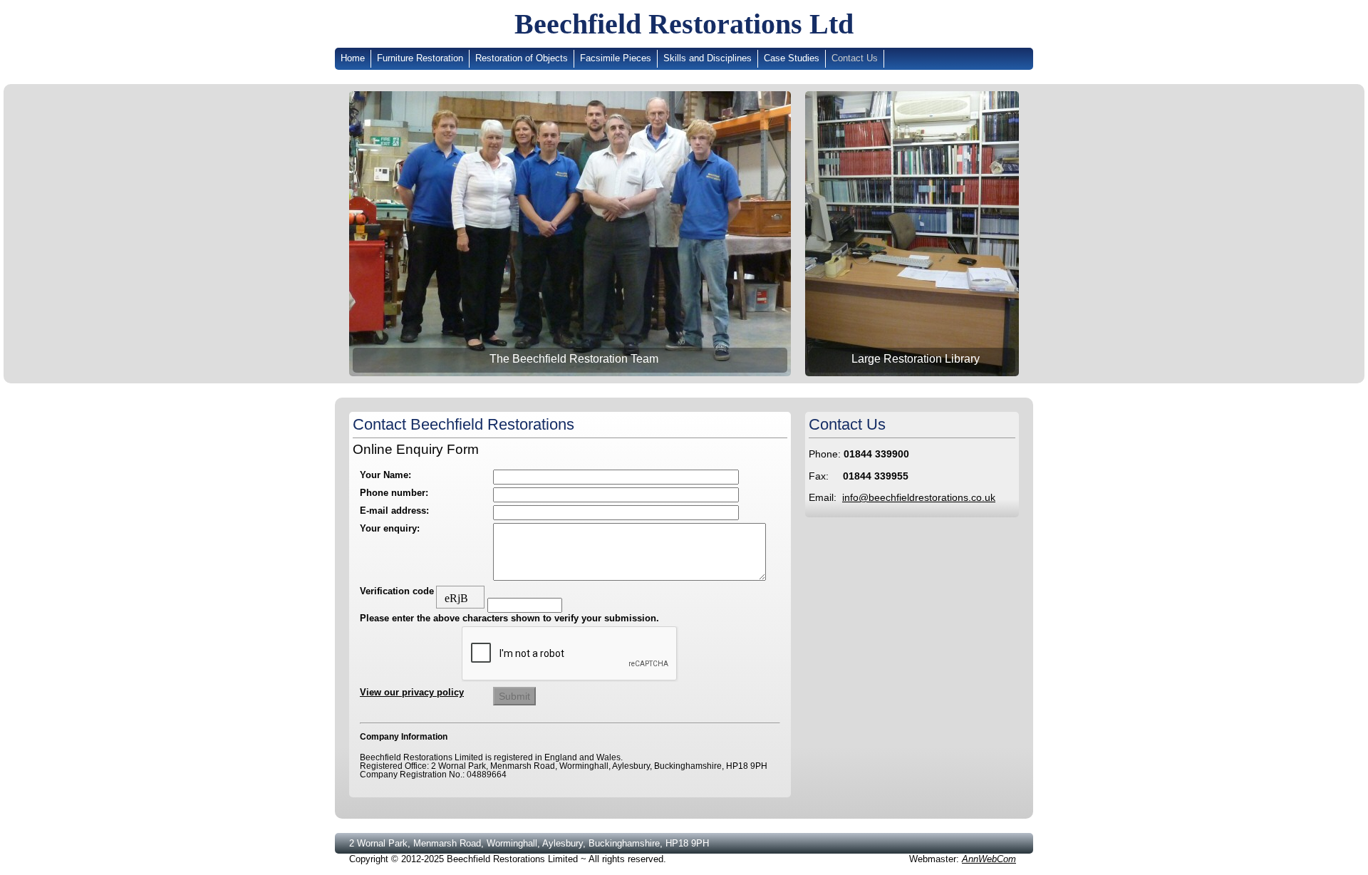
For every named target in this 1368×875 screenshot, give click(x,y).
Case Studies (791, 58)
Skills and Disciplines (707, 58)
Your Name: (385, 475)
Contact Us (854, 58)
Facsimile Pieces (615, 58)
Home (353, 58)
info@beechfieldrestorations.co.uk (918, 497)
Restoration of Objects (521, 58)
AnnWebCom (989, 859)
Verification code (397, 591)
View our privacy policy (412, 692)
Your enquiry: (390, 528)
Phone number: (394, 492)
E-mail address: (394, 510)
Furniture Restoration (420, 58)
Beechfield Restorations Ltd (684, 24)
